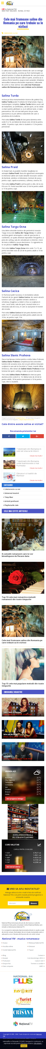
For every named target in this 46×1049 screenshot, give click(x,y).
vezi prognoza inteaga (15, 798)
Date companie (8, 966)
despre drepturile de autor (27, 419)
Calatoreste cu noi (10, 33)
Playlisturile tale (11, 505)
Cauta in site (39, 961)
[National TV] (23, 1024)
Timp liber (8, 497)
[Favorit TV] (23, 990)
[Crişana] (23, 1012)
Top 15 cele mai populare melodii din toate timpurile (23, 684)
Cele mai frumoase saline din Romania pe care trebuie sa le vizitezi (22, 641)
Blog (4, 955)
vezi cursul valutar (14, 866)
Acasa (5, 943)
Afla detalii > (38, 1043)
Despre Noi (7, 963)
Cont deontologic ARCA (35, 958)
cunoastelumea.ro (20, 418)
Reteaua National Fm (36, 943)
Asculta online (8, 946)
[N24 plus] (23, 979)
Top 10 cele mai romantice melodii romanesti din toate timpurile (19, 598)
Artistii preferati (11, 501)
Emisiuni (32, 946)
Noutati (5, 958)
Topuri (31, 950)
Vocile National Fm (9, 950)
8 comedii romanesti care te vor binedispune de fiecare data (17, 554)
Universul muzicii (11, 493)
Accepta (23, 1046)
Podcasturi (6, 961)
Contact (40, 955)
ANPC (41, 966)
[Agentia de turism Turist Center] (23, 1001)
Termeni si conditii (37, 963)
